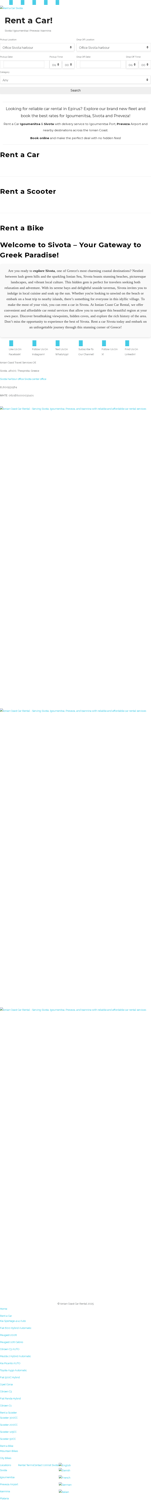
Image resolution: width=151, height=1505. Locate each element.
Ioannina (5, 1491)
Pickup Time (56, 56)
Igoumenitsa (7, 1477)
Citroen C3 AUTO (9, 1349)
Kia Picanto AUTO (10, 1363)
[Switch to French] (64, 1477)
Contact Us (40, 1465)
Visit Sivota (52, 1465)
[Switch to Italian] (64, 1491)
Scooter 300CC (8, 1417)
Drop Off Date (83, 56)
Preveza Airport (9, 1484)
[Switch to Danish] (64, 1470)
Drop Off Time (133, 56)
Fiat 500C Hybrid (10, 1377)
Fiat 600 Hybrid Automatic (15, 1328)
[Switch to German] (65, 1484)
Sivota (3, 1470)
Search (76, 90)
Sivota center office (35, 379)
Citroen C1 (6, 1405)
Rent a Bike (6, 1445)
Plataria (4, 1498)
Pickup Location (8, 39)
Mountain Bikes (9, 1451)
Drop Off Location (85, 39)
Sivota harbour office (12, 379)
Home (3, 1308)
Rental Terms (26, 1465)
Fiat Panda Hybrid (10, 1398)
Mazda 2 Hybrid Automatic (15, 1356)
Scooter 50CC (8, 1438)
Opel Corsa (6, 1384)
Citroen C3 (6, 1391)
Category (4, 72)
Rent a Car (6, 1315)
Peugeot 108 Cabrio (11, 1342)
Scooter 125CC (8, 1431)
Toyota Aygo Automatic (13, 1370)
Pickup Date (6, 56)
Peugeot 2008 (8, 1335)
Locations (5, 1465)
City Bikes (5, 1458)
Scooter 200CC (8, 1424)
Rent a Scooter (8, 1412)
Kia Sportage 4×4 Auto (13, 1320)
